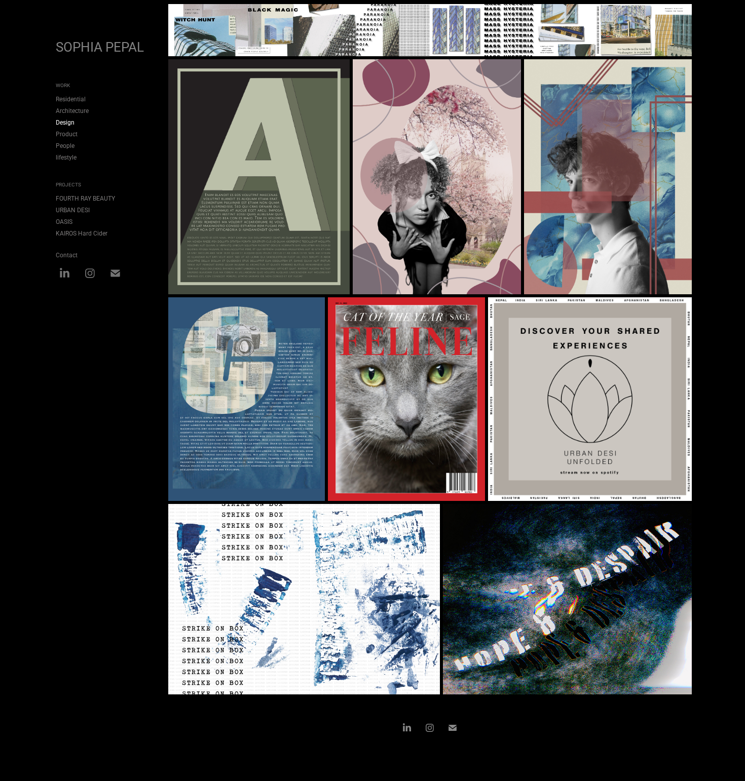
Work (63, 85)
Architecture (72, 110)
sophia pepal (100, 46)
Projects (68, 184)
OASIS (64, 221)
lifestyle (66, 157)
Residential (71, 99)
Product (67, 134)
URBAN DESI (73, 210)
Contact (67, 255)
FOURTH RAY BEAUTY (85, 198)
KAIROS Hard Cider (81, 233)
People (65, 145)
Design (65, 122)
